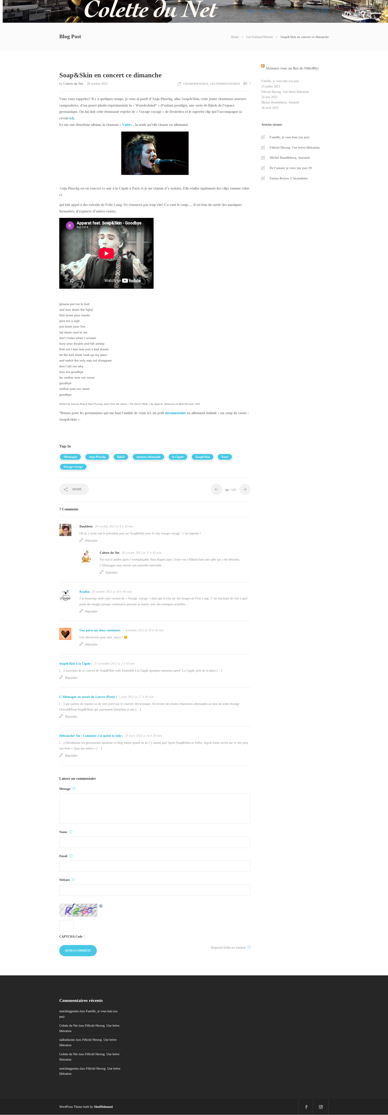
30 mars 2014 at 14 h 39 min (143, 735)
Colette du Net (73, 83)
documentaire (175, 413)
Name (63, 832)
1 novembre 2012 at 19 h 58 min (142, 630)
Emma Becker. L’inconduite (289, 178)
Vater (126, 125)
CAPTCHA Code (70, 936)
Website (65, 880)
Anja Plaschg (97, 456)
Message (65, 789)
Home (235, 37)
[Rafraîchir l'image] (101, 910)
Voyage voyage (73, 466)
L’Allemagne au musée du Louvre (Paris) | (88, 697)
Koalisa (84, 591)
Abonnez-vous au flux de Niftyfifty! (292, 68)
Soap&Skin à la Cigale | (75, 663)
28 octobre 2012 (97, 83)
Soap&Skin (202, 456)
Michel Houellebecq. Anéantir (280, 102)
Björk (121, 456)
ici (70, 118)
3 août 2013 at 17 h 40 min (136, 697)
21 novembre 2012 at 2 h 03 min (114, 663)
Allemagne (70, 456)
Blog (251, 11)
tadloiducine (67, 1039)
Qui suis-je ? (269, 11)
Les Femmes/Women (259, 37)
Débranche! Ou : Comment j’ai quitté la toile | (91, 735)
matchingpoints (69, 1011)
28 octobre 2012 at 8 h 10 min (114, 526)
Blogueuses (291, 11)
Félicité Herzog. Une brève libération (285, 92)
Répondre (91, 540)
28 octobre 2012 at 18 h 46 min (112, 591)
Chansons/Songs (195, 83)
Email (63, 856)
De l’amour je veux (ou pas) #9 (291, 168)
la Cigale (178, 456)
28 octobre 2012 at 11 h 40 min (141, 552)
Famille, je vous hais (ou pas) (280, 81)
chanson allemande (148, 456)
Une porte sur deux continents (99, 630)
